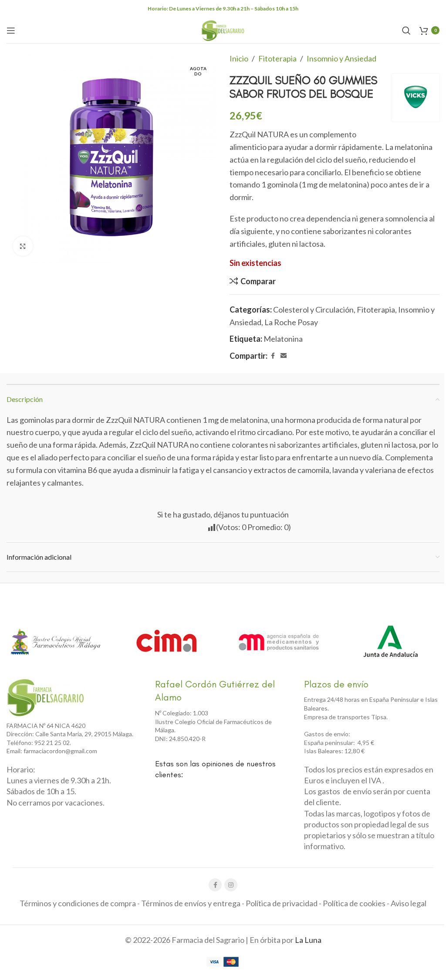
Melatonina (283, 338)
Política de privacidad (282, 903)
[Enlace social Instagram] (230, 884)
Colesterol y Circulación (313, 309)
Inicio (239, 58)
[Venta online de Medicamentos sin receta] (279, 641)
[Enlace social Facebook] (272, 356)
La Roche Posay (291, 322)
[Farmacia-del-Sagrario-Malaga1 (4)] (46, 697)
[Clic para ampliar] (23, 246)
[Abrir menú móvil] (11, 30)
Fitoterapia (277, 58)
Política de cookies (354, 903)
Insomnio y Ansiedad (341, 58)
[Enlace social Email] (283, 356)
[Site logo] (223, 29)
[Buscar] (406, 30)
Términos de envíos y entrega (190, 903)
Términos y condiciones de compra (78, 903)
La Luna (308, 940)
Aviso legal (408, 903)
